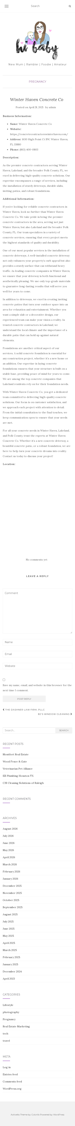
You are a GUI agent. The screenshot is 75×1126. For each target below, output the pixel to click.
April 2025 (9, 943)
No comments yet (36, 559)
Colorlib (35, 1114)
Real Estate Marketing (16, 1026)
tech (5, 1033)
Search (63, 730)
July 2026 (8, 835)
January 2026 (10, 878)
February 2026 (11, 871)
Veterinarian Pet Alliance (18, 768)
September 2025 (13, 907)
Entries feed (10, 1074)
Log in (7, 1067)
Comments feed (12, 1081)
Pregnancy (37, 81)
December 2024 (12, 971)
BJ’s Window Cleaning (54, 714)
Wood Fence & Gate (15, 761)
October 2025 (11, 900)
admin (52, 107)
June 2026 (9, 843)
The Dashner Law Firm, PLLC (25, 709)
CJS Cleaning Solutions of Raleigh (23, 783)
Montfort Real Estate (16, 754)
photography (11, 1012)
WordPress (58, 1114)
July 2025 (8, 921)
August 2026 (10, 828)
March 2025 (10, 950)
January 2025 (10, 964)
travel (6, 1040)
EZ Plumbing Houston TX (18, 775)
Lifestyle (8, 1005)
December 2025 (12, 885)
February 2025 (11, 957)
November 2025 (12, 893)
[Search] (69, 6)
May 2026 (8, 850)
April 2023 (9, 978)
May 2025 (8, 935)
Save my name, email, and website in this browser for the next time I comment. (37, 688)
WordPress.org (12, 1088)
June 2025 (9, 928)
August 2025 (10, 914)
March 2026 (10, 864)
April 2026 (9, 857)
